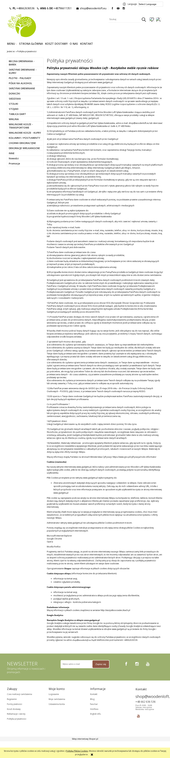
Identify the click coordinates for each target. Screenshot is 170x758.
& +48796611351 (56, 8)
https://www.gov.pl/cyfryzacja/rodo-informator (134, 456)
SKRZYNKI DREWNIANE (22, 88)
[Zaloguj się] (158, 20)
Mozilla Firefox (53, 546)
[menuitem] (12, 43)
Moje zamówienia (57, 699)
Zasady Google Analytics (130, 626)
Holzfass (94, 709)
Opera (50, 541)
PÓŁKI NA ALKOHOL (20, 83)
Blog (92, 699)
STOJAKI (13, 108)
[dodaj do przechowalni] (151, 20)
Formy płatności (14, 704)
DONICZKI (14, 93)
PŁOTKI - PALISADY (20, 78)
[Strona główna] (21, 25)
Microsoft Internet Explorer (59, 535)
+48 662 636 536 (145, 702)
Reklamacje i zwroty (16, 713)
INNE (11, 153)
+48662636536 (24, 8)
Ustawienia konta (57, 704)
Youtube (138, 715)
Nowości (14, 158)
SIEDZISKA (15, 98)
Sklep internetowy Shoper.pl (85, 738)
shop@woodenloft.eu (93, 8)
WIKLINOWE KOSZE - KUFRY (25, 132)
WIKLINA (14, 119)
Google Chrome (54, 538)
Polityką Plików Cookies (77, 751)
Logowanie (54, 694)
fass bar (94, 704)
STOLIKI (13, 103)
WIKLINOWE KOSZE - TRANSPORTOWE (21, 126)
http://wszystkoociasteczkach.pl (115, 610)
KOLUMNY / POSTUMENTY (24, 137)
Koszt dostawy (14, 709)
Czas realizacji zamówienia (19, 694)
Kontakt (93, 694)
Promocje (14, 163)
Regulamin (12, 699)
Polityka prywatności (16, 718)
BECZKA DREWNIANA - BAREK (22, 62)
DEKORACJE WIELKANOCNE (24, 148)
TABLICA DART (17, 114)
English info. (95, 713)
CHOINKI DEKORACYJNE (22, 143)
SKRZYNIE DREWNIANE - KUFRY (23, 71)
